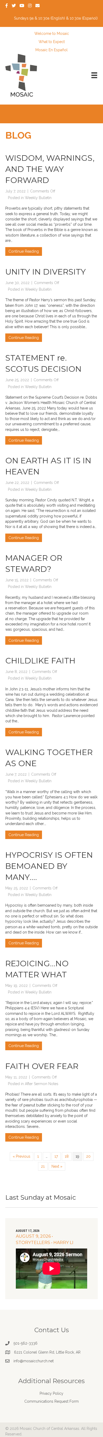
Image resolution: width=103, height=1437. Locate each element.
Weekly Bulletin (38, 198)
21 (43, 1166)
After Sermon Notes (41, 1084)
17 (56, 1156)
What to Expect (52, 42)
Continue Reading (25, 251)
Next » (57, 1166)
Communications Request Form (51, 1401)
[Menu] (94, 75)
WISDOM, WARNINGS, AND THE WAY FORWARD (50, 169)
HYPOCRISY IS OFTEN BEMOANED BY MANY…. (49, 866)
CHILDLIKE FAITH (40, 661)
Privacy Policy (51, 1393)
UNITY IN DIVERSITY (45, 272)
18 (67, 1156)
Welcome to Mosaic (51, 33)
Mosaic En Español (51, 50)
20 (88, 1156)
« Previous (21, 1156)
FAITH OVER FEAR (41, 1066)
